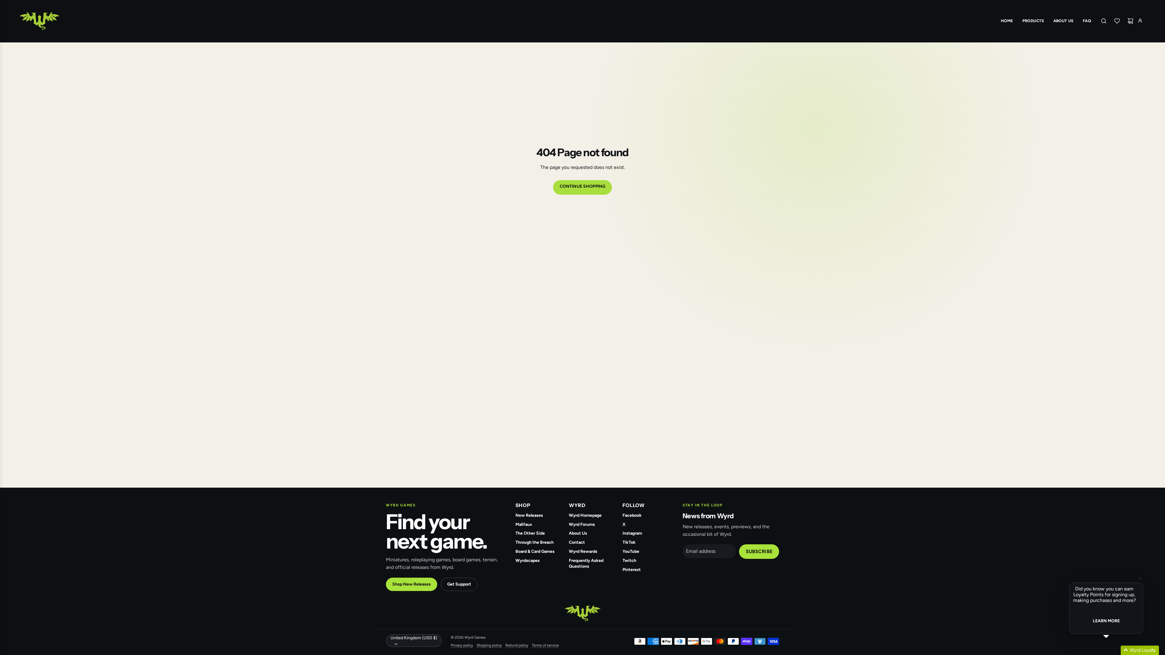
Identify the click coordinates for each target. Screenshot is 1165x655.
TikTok (629, 542)
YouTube (631, 551)
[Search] (1103, 21)
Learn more (1106, 620)
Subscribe (759, 551)
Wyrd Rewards (583, 551)
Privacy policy (462, 645)
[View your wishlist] (1117, 21)
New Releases (529, 515)
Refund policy (516, 645)
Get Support (459, 584)
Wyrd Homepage (585, 515)
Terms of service (545, 645)
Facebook (632, 515)
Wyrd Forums (582, 524)
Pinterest (632, 569)
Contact (577, 542)
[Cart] (1130, 21)
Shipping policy (489, 645)
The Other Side (530, 533)
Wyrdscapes (527, 560)
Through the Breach (534, 542)
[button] (1113, 650)
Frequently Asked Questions (586, 563)
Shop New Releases (411, 584)
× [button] (1140, 578)
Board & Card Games (535, 551)
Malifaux (523, 524)
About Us (578, 533)
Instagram (632, 533)
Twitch (629, 560)
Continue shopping (582, 186)
